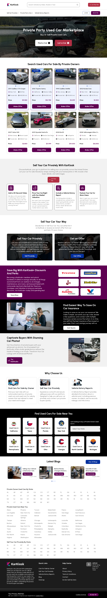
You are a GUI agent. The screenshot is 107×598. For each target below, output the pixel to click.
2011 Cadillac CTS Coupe (16, 89)
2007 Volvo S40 (13, 132)
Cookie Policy (39, 596)
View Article (27, 474)
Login (86, 13)
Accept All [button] (93, 594)
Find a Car (42, 43)
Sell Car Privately (12, 13)
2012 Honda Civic (86, 89)
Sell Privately (30, 256)
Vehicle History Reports (42, 13)
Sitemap (41, 580)
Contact (65, 577)
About (64, 568)
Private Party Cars (26, 13)
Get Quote (71, 328)
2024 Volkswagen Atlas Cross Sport (92, 132)
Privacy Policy (67, 571)
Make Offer (17, 106)
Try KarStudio (14, 360)
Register (95, 13)
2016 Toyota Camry (39, 89)
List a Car (62, 43)
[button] (15, 129)
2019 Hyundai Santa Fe (40, 132)
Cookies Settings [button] (81, 594)
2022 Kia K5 (60, 132)
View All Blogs (92, 462)
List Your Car (95, 4)
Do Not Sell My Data (69, 580)
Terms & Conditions (69, 574)
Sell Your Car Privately (46, 571)
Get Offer (77, 256)
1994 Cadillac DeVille (63, 89)
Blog (40, 577)
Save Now (14, 295)
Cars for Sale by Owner (46, 568)
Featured (12, 70)
